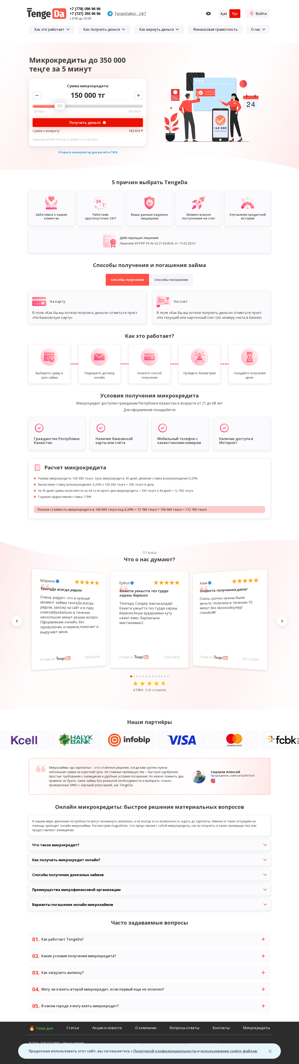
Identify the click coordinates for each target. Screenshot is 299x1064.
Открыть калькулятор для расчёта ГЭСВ (87, 152)
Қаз (224, 13)
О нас (255, 29)
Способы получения (127, 280)
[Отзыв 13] (168, 676)
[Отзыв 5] (143, 676)
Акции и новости (107, 1027)
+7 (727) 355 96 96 (85, 14)
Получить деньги (84, 122)
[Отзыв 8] (152, 676)
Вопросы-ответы (184, 1027)
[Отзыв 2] (134, 676)
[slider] (61, 106)
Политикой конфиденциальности (165, 1051)
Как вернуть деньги (156, 29)
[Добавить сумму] (138, 95)
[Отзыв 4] (140, 676)
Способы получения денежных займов (68, 874)
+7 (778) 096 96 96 (85, 9)
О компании (145, 1027)
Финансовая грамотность (215, 29)
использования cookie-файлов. (229, 1051)
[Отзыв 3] (137, 676)
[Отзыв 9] (156, 676)
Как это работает (49, 29)
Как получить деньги (101, 29)
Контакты (221, 1027)
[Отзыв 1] (131, 676)
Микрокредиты (256, 1027)
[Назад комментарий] (17, 621)
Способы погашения (171, 280)
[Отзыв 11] (162, 676)
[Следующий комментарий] (282, 621)
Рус (235, 13)
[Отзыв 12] (165, 676)
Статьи (73, 1027)
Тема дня (44, 1028)
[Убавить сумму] (37, 95)
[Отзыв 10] (159, 676)
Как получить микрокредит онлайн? (66, 859)
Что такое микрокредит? (55, 845)
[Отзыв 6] (146, 676)
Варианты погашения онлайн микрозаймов (72, 904)
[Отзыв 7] (149, 676)
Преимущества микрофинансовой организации (76, 889)
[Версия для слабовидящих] (208, 13)
